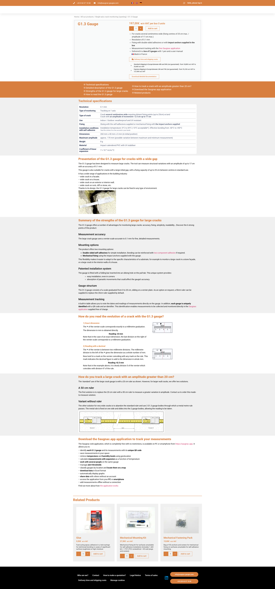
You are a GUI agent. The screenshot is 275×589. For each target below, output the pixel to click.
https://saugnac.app (184, 444)
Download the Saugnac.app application (152, 89)
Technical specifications (97, 84)
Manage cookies (117, 580)
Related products (142, 92)
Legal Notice (135, 575)
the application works (109, 486)
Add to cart (152, 28)
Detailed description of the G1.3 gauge (104, 88)
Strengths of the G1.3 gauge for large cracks (107, 91)
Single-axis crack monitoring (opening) (111, 17)
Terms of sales (151, 575)
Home (76, 17)
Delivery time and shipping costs (92, 580)
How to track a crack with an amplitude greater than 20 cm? (162, 86)
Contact (95, 575)
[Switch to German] (141, 3)
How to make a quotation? (114, 575)
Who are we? (82, 575)
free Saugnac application (169, 48)
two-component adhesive (165, 253)
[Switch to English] (137, 3)
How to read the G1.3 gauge (99, 94)
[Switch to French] (133, 3)
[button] (184, 574)
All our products (87, 17)
